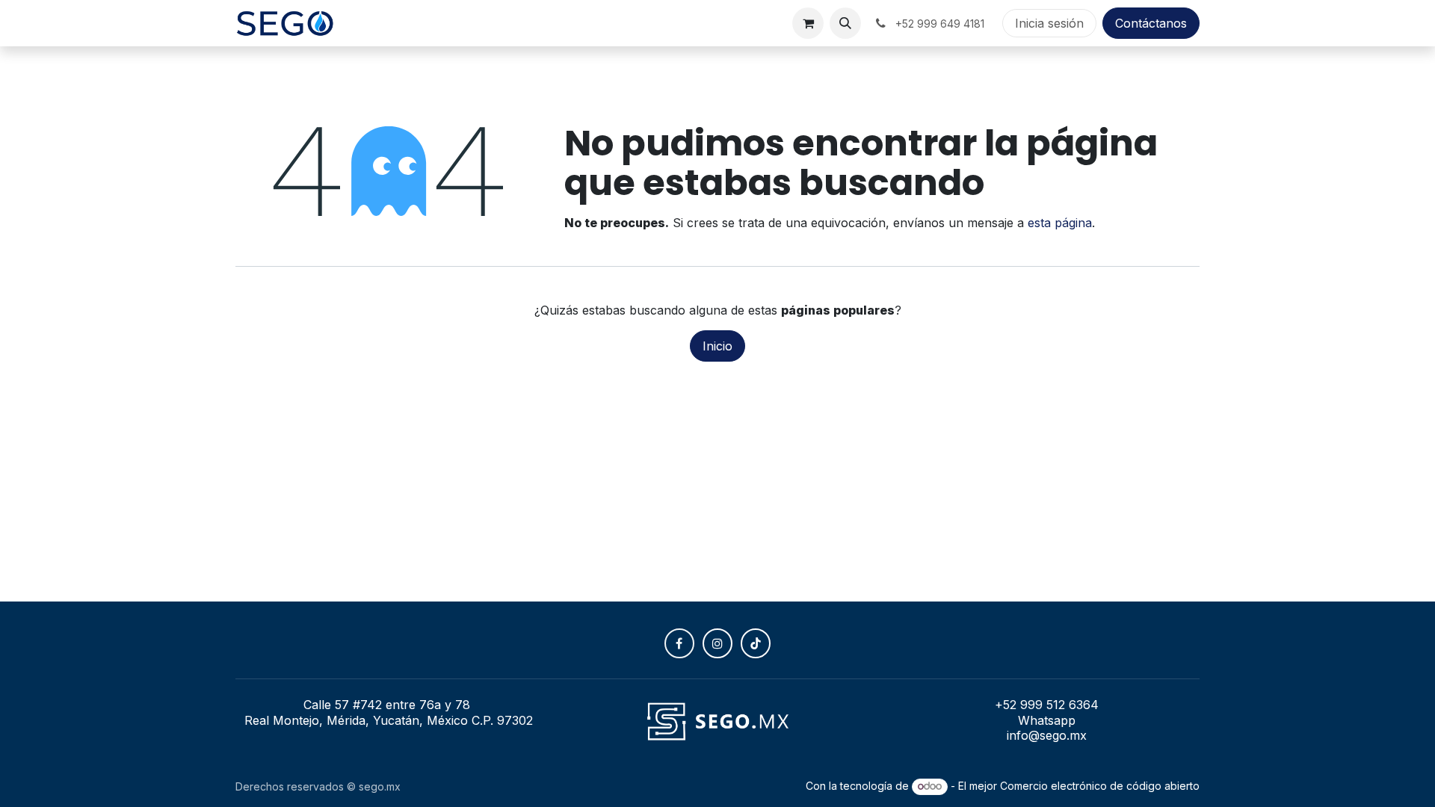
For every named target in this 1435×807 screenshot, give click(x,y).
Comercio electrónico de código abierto (1100, 785)
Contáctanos (1151, 23)
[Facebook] (679, 643)
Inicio (717, 345)
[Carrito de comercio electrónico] (808, 23)
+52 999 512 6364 (1047, 704)
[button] (845, 23)
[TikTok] (756, 643)
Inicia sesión (1049, 23)
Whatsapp (1047, 720)
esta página (1060, 222)
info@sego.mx (1047, 735)
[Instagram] (717, 643)
